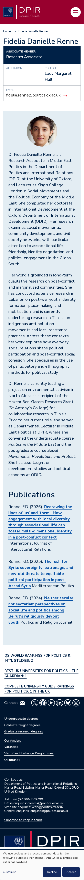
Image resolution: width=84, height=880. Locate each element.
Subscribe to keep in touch (23, 820)
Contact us (13, 779)
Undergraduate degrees (21, 718)
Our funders (12, 740)
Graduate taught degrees (22, 725)
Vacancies (11, 747)
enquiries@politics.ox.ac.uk (49, 811)
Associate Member (21, 52)
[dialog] (42, 864)
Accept (71, 872)
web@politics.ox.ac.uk (47, 807)
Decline (52, 872)
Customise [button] (9, 872)
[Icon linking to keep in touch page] (22, 702)
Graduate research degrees (23, 731)
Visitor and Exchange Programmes (29, 753)
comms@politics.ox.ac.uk (45, 803)
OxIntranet (12, 760)
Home (7, 31)
